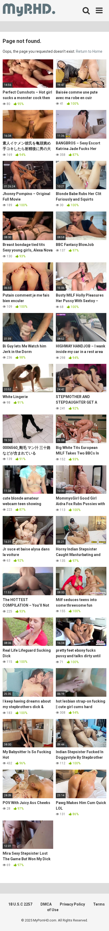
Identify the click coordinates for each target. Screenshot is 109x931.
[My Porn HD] (29, 10)
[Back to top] (99, 920)
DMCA (46, 904)
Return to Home (89, 51)
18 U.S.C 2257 (20, 904)
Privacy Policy (72, 904)
